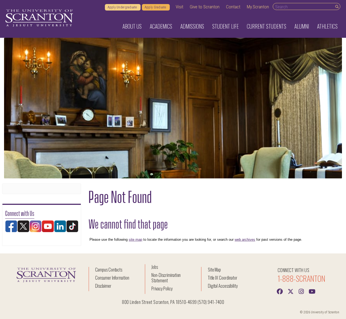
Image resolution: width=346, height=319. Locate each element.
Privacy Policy (161, 288)
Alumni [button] (301, 26)
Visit (179, 6)
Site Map (214, 269)
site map (135, 239)
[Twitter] (290, 291)
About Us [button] (132, 26)
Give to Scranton (204, 6)
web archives (245, 239)
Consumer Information (112, 277)
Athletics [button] (327, 26)
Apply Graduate (156, 7)
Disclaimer (103, 285)
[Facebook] (279, 291)
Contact (233, 6)
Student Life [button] (225, 26)
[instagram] (301, 291)
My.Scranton (258, 6)
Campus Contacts (108, 269)
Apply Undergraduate (123, 7)
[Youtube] (312, 291)
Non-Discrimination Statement (166, 278)
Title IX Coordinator (222, 277)
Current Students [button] (266, 26)
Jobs (154, 266)
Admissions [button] (192, 26)
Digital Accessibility (223, 285)
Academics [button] (161, 26)
